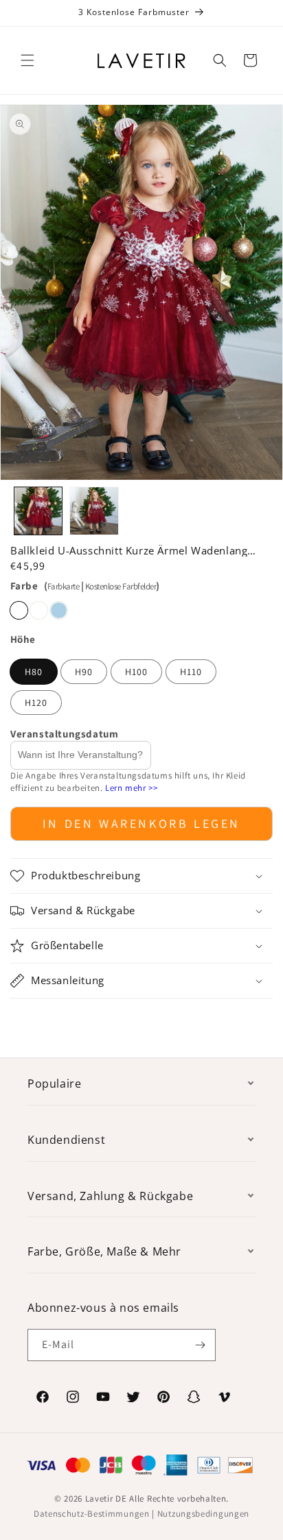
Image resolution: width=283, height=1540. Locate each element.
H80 (34, 671)
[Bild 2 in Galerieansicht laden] (93, 511)
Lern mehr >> (131, 788)
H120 (36, 702)
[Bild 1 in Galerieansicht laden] (38, 511)
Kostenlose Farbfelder (121, 586)
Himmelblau (58, 610)
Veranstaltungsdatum (64, 733)
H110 (191, 671)
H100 (136, 671)
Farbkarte (63, 586)
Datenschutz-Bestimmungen (92, 1513)
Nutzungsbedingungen (203, 1513)
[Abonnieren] (200, 1345)
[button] (27, 60)
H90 (84, 671)
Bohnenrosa (38, 610)
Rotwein (18, 610)
